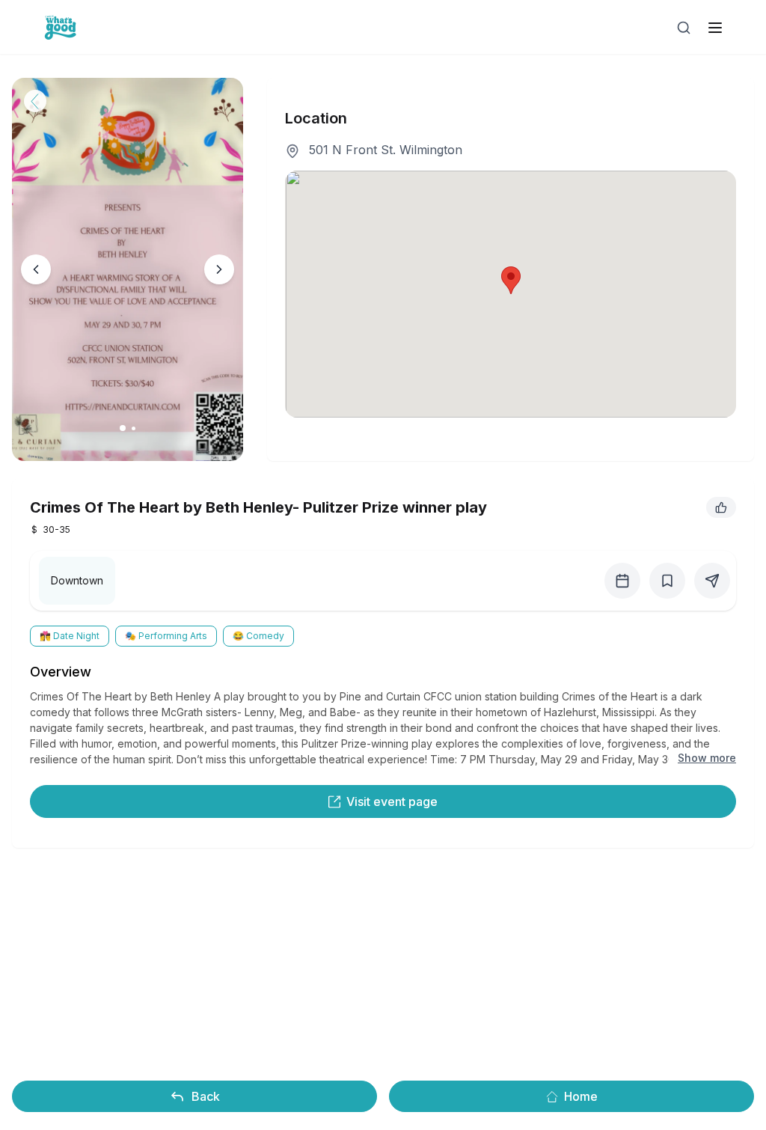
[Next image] (219, 269)
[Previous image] (36, 269)
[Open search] (683, 27)
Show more (707, 757)
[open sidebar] (715, 28)
